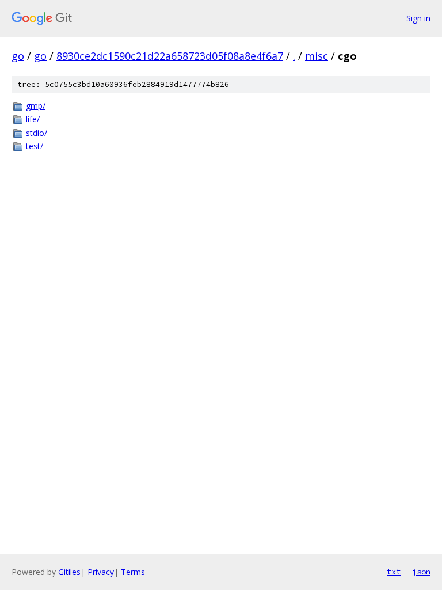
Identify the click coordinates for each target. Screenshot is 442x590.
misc (316, 56)
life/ (33, 119)
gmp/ (35, 105)
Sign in (418, 18)
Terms (133, 571)
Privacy (100, 571)
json (421, 571)
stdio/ (36, 132)
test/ (34, 146)
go (18, 56)
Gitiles (69, 571)
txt (394, 571)
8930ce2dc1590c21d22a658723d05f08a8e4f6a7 (169, 56)
